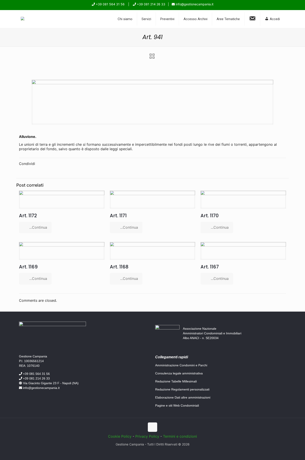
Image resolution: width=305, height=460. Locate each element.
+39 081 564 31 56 (110, 4)
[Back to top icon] (152, 427)
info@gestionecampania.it (194, 4)
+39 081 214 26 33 (150, 4)
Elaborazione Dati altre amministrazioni (182, 397)
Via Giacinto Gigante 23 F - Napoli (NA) (50, 383)
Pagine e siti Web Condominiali (177, 405)
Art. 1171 (118, 215)
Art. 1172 (28, 215)
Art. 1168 (119, 267)
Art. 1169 (28, 267)
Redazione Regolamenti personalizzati (182, 389)
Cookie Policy (120, 436)
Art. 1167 (210, 267)
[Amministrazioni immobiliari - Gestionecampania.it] (22, 19)
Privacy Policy (147, 436)
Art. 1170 (210, 215)
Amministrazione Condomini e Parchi (181, 365)
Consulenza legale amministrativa (179, 373)
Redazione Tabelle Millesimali (176, 381)
